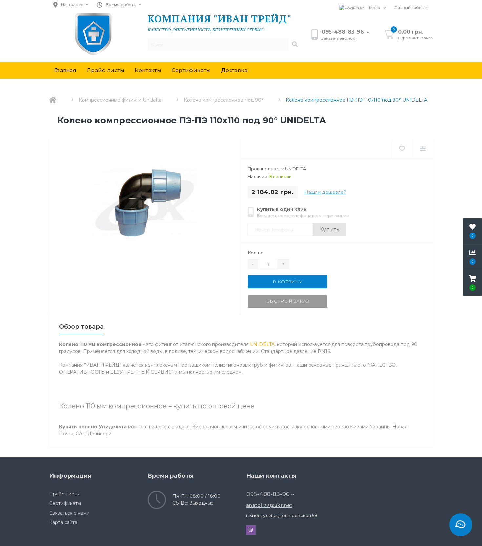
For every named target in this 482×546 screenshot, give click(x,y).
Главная (65, 70)
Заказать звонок (338, 38)
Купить (329, 229)
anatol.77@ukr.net (269, 505)
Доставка (234, 70)
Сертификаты (191, 70)
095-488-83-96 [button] (268, 494)
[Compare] (422, 149)
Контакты (148, 70)
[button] (472, 283)
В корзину (287, 282)
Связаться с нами (69, 513)
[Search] (295, 44)
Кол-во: (256, 253)
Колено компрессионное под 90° (224, 100)
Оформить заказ (415, 37)
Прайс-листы (105, 70)
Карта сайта (63, 522)
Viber (251, 530)
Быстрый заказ (287, 301)
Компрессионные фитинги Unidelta (120, 100)
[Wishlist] (402, 149)
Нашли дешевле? (325, 192)
